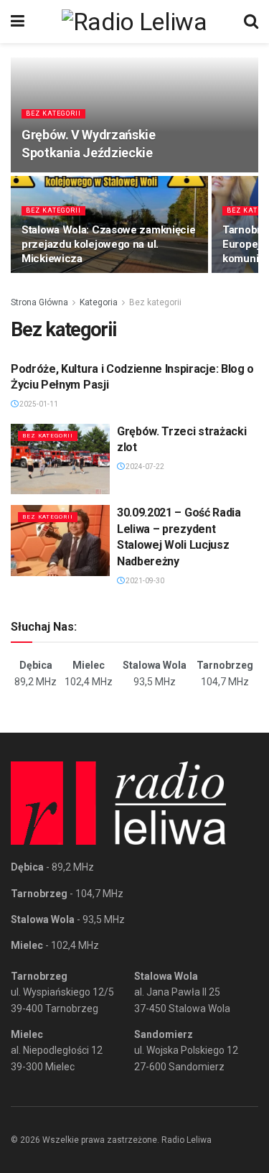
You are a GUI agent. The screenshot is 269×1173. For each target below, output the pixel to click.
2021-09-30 (144, 581)
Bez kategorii (53, 113)
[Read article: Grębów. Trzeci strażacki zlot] (60, 459)
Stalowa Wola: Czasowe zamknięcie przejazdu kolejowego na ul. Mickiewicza (108, 244)
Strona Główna (39, 302)
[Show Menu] (17, 21)
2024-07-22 (144, 466)
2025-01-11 (38, 404)
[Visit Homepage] (134, 21)
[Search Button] (251, 21)
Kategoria (99, 302)
